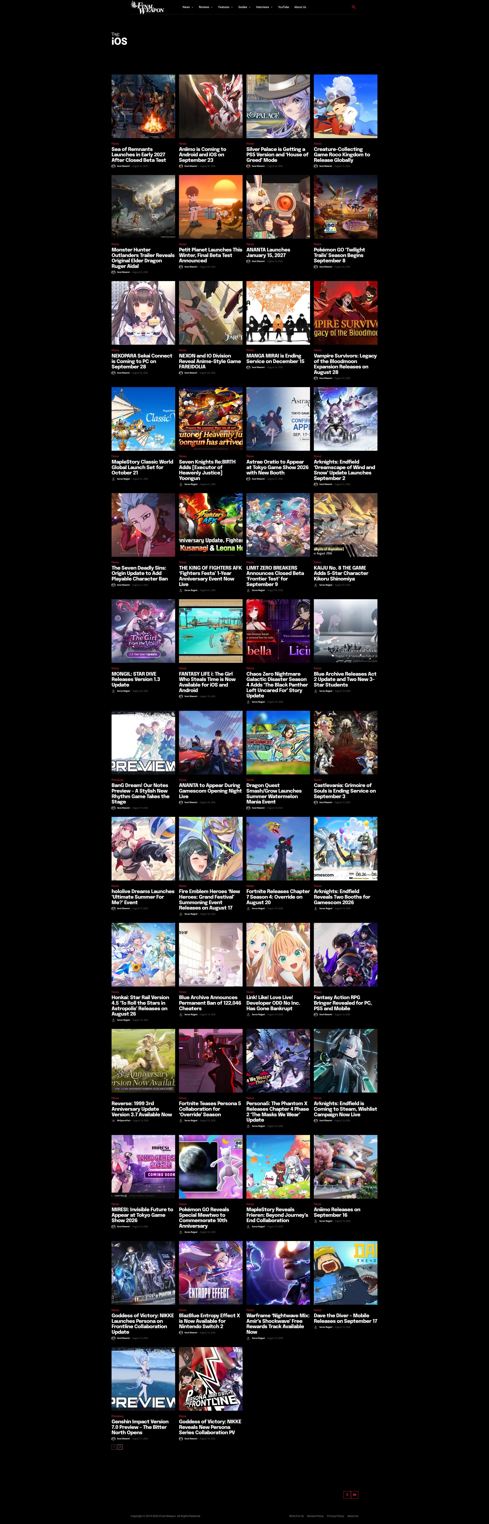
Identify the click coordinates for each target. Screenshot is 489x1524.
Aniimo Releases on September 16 (337, 1212)
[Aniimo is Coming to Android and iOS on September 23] (211, 106)
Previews (117, 780)
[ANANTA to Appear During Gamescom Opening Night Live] (211, 742)
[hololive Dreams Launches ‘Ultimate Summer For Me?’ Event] (143, 848)
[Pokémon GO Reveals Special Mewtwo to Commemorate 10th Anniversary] (211, 1167)
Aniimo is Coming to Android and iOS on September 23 (202, 155)
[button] (353, 7)
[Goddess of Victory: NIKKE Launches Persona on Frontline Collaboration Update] (143, 1273)
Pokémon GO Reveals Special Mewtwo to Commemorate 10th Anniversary (204, 1218)
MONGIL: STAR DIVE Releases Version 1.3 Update (136, 680)
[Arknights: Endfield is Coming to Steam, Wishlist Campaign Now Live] (345, 1061)
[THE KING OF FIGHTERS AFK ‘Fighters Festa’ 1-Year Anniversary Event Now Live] (211, 525)
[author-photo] (114, 166)
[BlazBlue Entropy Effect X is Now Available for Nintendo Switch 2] (211, 1273)
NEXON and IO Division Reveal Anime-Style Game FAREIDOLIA (210, 361)
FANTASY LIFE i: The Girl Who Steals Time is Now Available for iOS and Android (207, 682)
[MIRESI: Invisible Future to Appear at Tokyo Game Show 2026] (143, 1167)
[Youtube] (354, 1495)
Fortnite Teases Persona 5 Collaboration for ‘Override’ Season (210, 1109)
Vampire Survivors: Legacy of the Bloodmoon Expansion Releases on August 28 (345, 364)
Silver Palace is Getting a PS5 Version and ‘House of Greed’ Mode (277, 155)
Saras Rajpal (123, 478)
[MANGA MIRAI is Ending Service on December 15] (278, 313)
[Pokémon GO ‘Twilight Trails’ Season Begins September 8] (345, 207)
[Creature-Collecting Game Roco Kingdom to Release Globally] (345, 106)
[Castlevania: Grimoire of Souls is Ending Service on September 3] (345, 742)
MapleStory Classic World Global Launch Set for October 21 (142, 468)
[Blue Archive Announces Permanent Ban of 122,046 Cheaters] (211, 955)
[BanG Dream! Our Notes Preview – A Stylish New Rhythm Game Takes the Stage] (143, 742)
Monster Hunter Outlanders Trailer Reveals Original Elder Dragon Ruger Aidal (143, 258)
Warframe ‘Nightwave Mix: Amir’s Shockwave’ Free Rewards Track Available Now (277, 1324)
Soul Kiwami (123, 166)
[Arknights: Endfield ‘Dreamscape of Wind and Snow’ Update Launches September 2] (345, 419)
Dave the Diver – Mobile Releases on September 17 (345, 1318)
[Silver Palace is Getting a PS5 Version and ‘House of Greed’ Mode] (278, 106)
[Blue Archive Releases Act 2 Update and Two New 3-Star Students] (345, 631)
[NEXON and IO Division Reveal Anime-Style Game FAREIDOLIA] (211, 313)
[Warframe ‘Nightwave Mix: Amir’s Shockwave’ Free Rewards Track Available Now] (278, 1273)
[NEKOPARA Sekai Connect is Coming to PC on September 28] (143, 313)
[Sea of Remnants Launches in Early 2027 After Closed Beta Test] (143, 106)
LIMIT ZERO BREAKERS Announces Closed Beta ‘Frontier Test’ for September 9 (275, 576)
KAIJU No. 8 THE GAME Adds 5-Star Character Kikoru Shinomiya (341, 574)
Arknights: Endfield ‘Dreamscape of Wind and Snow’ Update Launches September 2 (344, 470)
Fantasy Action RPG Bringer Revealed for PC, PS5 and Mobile (343, 1003)
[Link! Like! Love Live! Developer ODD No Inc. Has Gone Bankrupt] (278, 955)
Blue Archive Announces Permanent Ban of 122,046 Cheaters (210, 1003)
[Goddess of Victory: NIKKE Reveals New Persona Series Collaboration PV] (211, 1379)
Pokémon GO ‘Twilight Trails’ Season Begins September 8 (339, 255)
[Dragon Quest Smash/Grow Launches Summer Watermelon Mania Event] (278, 742)
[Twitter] (347, 1495)
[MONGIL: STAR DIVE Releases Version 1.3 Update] (143, 631)
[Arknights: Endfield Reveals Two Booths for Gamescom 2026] (345, 848)
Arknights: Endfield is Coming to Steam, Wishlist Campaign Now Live (345, 1109)
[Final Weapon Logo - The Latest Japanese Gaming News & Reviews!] (152, 7)
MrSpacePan (123, 1120)
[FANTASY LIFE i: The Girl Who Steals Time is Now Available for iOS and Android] (211, 631)
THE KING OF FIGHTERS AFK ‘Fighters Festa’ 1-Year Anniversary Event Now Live (210, 576)
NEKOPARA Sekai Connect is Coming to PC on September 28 (142, 361)
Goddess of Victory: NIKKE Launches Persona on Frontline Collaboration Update (143, 1324)
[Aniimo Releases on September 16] (345, 1167)
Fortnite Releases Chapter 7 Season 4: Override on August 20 (278, 897)
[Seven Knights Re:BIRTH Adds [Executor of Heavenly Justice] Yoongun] (211, 419)
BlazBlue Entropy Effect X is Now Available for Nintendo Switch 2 (209, 1321)
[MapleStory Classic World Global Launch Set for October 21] (143, 419)
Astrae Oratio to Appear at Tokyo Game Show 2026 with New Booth (277, 468)
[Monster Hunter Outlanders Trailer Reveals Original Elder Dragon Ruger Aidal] (143, 207)
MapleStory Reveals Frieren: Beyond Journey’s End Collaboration (277, 1215)
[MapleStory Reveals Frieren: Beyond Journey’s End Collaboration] (278, 1167)
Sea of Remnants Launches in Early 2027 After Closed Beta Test (139, 155)
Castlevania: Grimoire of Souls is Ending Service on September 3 (345, 791)
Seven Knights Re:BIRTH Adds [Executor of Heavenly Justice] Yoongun (207, 470)
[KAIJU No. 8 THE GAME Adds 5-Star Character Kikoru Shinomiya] (345, 525)
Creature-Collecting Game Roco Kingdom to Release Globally (342, 155)
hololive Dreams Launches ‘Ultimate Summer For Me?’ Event (143, 897)
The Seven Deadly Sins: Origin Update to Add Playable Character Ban (140, 574)
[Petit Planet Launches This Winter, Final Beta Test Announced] (211, 207)
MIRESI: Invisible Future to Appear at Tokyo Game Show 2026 (142, 1215)
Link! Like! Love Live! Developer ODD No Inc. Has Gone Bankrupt (273, 1003)
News (115, 144)
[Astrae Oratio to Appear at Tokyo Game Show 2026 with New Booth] (278, 419)
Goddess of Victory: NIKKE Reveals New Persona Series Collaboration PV (210, 1427)
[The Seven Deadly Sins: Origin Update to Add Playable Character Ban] (143, 525)
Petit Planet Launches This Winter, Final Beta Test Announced (210, 255)
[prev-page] (114, 1447)
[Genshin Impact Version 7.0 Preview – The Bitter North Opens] (143, 1379)
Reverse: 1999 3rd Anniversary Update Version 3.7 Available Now (142, 1109)
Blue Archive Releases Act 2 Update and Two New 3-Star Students (345, 680)
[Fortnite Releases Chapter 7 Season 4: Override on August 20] (278, 848)
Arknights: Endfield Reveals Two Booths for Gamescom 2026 (342, 897)
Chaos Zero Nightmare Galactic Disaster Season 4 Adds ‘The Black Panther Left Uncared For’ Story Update (277, 685)
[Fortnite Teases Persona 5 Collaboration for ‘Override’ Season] (211, 1061)
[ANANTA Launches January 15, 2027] (278, 207)
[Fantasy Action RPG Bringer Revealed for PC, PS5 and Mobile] (345, 955)
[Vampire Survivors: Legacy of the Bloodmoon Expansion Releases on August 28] (345, 313)
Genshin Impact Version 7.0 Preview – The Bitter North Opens (140, 1427)
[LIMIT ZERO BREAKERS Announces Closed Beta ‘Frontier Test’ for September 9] (278, 525)
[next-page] (120, 1447)
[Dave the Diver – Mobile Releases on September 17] (345, 1273)
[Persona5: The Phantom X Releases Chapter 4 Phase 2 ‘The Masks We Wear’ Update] (278, 1061)
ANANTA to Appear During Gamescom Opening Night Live (210, 791)
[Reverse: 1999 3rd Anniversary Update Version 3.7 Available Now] (143, 1061)
